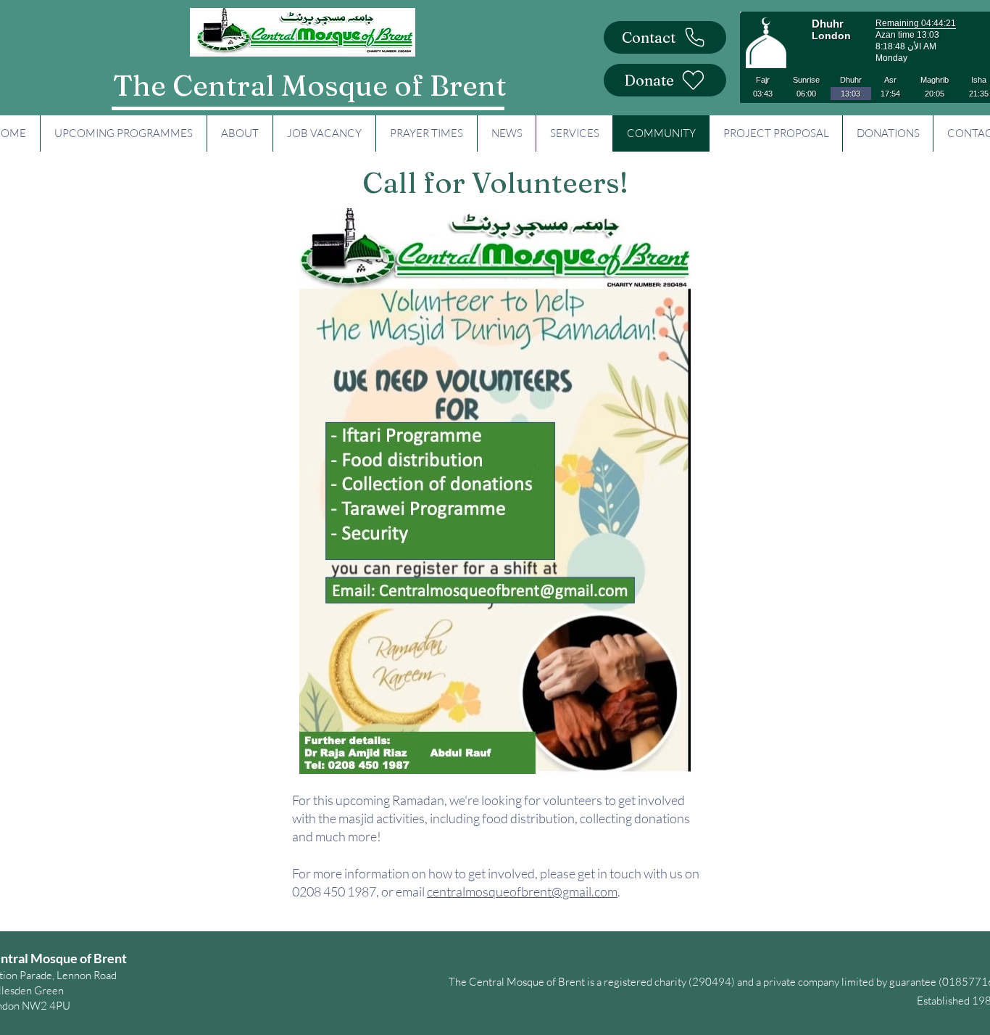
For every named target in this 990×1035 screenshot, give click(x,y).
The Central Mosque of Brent (310, 85)
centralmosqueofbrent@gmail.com (522, 891)
